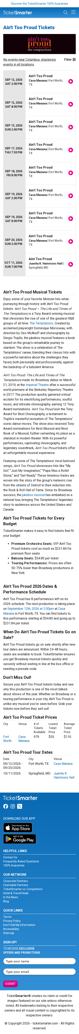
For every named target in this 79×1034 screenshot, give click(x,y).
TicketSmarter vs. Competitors (23, 889)
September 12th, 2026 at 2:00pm (30, 609)
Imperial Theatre (37, 385)
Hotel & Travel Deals (16, 893)
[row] (39, 81)
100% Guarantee (14, 865)
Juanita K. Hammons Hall (64, 775)
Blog (6, 901)
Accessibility (11, 929)
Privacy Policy (12, 920)
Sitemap (8, 933)
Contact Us (10, 857)
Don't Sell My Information (19, 925)
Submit (10, 983)
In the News (10, 897)
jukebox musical (33, 495)
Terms (7, 916)
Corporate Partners (15, 881)
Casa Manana (23, 739)
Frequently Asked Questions (21, 861)
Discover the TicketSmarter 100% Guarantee (39, 3)
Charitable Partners (15, 885)
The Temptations (41, 323)
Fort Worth (7, 739)
